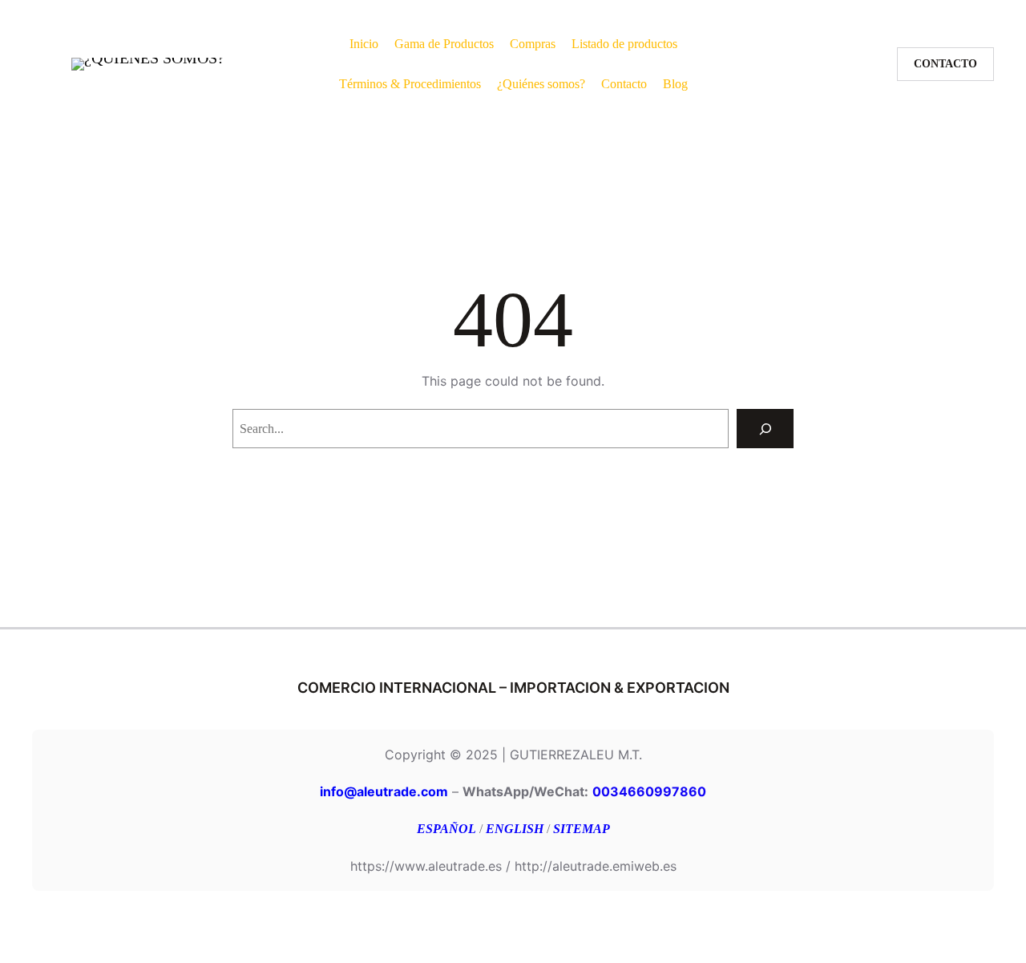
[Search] (765, 428)
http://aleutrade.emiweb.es (596, 866)
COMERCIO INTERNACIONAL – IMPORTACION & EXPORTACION (513, 687)
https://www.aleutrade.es (426, 866)
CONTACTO (945, 64)
